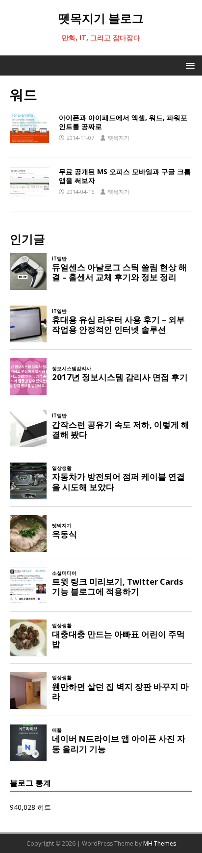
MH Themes (159, 843)
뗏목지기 (118, 137)
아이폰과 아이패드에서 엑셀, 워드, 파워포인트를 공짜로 (123, 122)
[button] (188, 65)
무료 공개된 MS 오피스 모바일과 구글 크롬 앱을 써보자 (125, 176)
